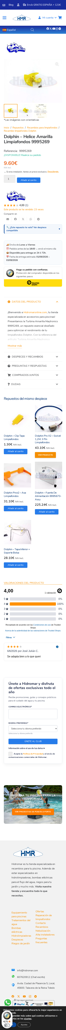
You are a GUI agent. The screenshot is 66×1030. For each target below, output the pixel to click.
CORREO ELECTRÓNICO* (20, 706)
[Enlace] (4, 5)
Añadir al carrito (29, 180)
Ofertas (40, 911)
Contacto (41, 923)
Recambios (42, 927)
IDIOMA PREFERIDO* (18, 723)
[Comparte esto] (15, 219)
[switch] (7, 1025)
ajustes (27, 1018)
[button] (4, 18)
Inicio (6, 127)
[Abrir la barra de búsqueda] (32, 29)
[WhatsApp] (8, 1002)
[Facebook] (47, 28)
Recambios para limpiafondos (42, 127)
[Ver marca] (16, 52)
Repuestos (18, 127)
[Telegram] (59, 28)
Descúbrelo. (53, 171)
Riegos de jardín (21, 943)
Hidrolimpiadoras (21, 936)
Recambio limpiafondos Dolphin (20, 130)
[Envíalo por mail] (8, 219)
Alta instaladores (45, 934)
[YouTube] (53, 28)
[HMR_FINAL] (28, 851)
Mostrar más (15, 346)
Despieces (17, 939)
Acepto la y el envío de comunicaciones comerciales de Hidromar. (31, 755)
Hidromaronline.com (35, 312)
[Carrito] (59, 18)
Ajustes (24, 1024)
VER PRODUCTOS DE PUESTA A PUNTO (33, 812)
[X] (50, 28)
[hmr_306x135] (21, 18)
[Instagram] (57, 28)
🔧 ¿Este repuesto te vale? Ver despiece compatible (26, 229)
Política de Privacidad (33, 754)
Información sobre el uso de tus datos (25, 748)
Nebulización (43, 931)
